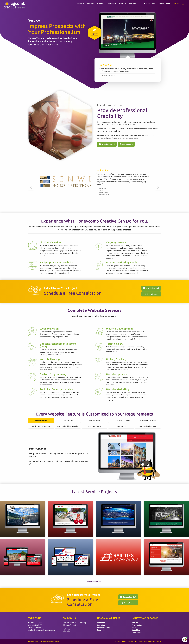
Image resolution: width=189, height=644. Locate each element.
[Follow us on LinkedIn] (68, 630)
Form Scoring (121, 426)
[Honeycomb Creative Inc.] (14, 5)
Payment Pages (94, 420)
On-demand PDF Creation (41, 426)
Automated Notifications (121, 420)
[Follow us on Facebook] (64, 630)
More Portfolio (94, 581)
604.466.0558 (36, 622)
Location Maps (68, 420)
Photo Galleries (41, 420)
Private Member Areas (148, 420)
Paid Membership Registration (67, 426)
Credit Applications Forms (148, 426)
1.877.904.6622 (37, 627)
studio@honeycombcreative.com (41, 630)
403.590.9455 (36, 625)
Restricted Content (94, 426)
